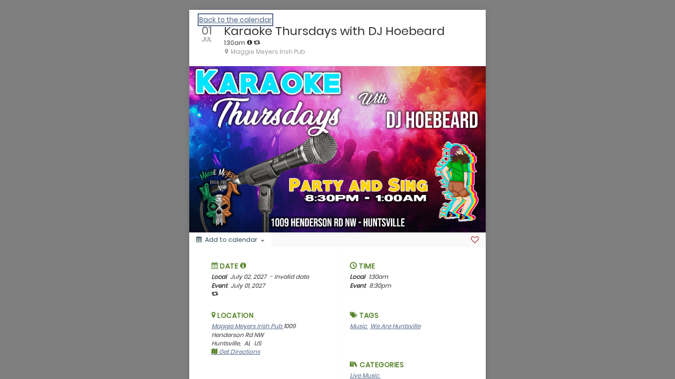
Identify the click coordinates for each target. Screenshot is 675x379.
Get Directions (238, 351)
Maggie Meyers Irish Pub (247, 326)
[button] (243, 265)
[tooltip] (249, 42)
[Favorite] (474, 240)
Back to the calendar (235, 20)
